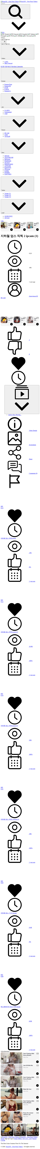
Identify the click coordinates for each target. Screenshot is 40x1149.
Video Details (33, 430)
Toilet (6, 135)
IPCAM (6, 133)
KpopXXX (7, 167)
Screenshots (32, 445)
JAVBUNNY (8, 216)
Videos (3, 58)
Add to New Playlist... (14, 415)
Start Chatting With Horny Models (10, 224)
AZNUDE (7, 166)
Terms (16, 1138)
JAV (2, 107)
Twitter (3, 190)
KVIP (2, 66)
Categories (20, 66)
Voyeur (3, 130)
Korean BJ (7, 86)
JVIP (6, 66)
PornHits (7, 172)
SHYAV (6, 156)
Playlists (14, 66)
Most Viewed (8, 63)
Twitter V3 (7, 197)
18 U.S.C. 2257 (27, 1138)
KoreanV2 (7, 91)
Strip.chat (10, 227)
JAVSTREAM (8, 157)
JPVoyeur (7, 169)
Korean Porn (8, 84)
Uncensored (8, 112)
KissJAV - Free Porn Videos (14, 1146)
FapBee (6, 171)
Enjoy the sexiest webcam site (23, 224)
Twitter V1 (7, 193)
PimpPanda (7, 161)
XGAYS (7, 162)
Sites (3, 152)
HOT (9, 66)
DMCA (20, 1138)
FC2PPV (7, 110)
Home (2, 1138)
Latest (6, 61)
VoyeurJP (7, 136)
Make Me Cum (35, 224)
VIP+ (2, 221)
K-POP (6, 89)
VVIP (3, 213)
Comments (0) (33, 473)
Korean (3, 81)
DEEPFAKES (8, 164)
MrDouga (7, 159)
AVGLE (6, 218)
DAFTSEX (7, 174)
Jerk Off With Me (35, 319)
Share (30, 459)
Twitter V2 (7, 195)
